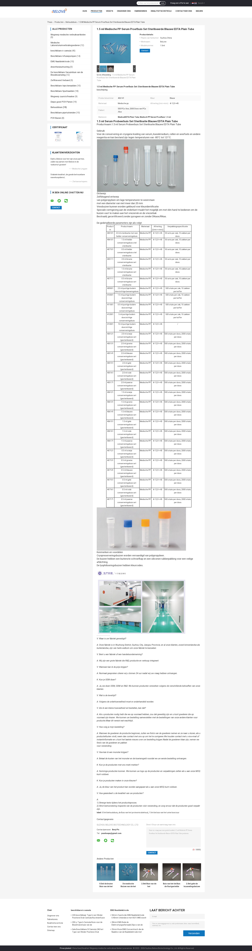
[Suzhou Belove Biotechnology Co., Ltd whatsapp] (60, 200)
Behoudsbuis (71, 22)
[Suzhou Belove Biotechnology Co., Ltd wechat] (67, 200)
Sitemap (51, 930)
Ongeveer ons (124, 11)
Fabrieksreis (141, 11)
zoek (162, 3)
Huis (85, 11)
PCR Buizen (56, 118)
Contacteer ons (183, 11)
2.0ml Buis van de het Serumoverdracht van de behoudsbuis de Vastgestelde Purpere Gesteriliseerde (149, 885)
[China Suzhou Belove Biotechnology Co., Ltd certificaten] (58, 136)
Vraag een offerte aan (179, 3)
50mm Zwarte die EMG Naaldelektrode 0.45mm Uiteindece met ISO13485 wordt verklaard (129, 917)
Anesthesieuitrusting (60, 67)
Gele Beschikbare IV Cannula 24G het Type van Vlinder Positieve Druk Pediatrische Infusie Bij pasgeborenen (88, 931)
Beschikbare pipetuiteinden (63, 112)
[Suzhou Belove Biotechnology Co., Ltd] (59, 12)
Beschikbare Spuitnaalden (62, 91)
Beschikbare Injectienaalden (63, 85)
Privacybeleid (65, 948)
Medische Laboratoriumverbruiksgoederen (65, 44)
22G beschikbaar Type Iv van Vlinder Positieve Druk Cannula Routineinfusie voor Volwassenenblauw (88, 917)
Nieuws (199, 11)
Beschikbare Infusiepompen (63, 56)
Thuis (49, 22)
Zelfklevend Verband (60, 80)
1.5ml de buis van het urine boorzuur (164, 812)
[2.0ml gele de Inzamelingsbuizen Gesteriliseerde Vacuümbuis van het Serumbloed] (192, 872)
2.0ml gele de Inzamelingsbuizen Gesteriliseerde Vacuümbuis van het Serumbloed (192, 885)
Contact (144, 51)
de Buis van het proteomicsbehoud (133, 812)
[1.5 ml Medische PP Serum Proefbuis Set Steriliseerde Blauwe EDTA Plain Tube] (115, 49)
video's (109, 11)
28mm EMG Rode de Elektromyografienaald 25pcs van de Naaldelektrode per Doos (127, 924)
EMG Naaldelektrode (60, 61)
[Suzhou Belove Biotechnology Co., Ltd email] (54, 200)
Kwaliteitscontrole (161, 11)
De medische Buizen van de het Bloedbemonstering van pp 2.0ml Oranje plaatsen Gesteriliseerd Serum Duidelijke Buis (128, 885)
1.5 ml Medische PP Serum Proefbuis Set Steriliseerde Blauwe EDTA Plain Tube (116, 77)
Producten (96, 11)
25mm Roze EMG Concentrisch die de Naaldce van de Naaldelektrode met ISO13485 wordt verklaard (128, 931)
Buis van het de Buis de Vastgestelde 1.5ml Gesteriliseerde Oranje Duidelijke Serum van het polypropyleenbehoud (171, 885)
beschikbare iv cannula (61, 50)
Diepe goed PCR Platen (61, 102)
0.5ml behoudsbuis (110, 812)
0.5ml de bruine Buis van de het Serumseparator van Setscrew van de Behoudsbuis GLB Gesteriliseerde (106, 885)
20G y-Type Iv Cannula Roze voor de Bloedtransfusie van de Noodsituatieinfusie (87, 924)
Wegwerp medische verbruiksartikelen (68, 34)
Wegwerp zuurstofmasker (62, 96)
